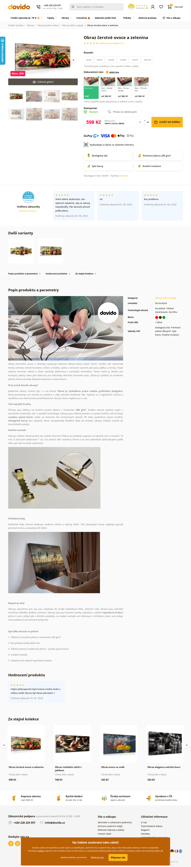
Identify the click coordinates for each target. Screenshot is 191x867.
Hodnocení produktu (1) (111, 43)
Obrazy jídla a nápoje (73, 25)
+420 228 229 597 (24, 822)
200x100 (147, 59)
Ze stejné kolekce (84, 273)
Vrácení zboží (104, 833)
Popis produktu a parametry (23, 273)
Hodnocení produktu (56, 273)
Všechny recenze (28, 210)
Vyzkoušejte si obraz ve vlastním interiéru (112, 144)
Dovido (124, 175)
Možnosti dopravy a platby (111, 829)
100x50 (111, 59)
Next (73, 60)
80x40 (99, 59)
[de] (172, 850)
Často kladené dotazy (151, 826)
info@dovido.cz (54, 822)
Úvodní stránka (15, 25)
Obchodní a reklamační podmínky (115, 822)
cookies (41, 851)
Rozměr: (89, 52)
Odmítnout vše (97, 857)
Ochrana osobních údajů (110, 826)
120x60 (123, 59)
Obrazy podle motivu (48, 25)
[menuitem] (26, 18)
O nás (144, 822)
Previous (4, 745)
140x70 (135, 59)
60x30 (88, 59)
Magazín (145, 829)
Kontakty (145, 833)
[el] (180, 850)
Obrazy (30, 25)
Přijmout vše (118, 857)
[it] (176, 850)
